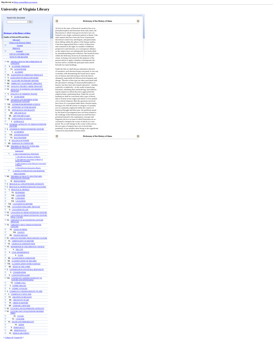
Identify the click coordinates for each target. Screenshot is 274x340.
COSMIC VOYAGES (19, 289)
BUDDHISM (20, 193)
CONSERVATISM (19, 272)
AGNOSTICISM (20, 69)
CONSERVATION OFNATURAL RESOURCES (26, 270)
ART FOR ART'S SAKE (21, 116)
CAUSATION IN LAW (20, 210)
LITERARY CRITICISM (21, 306)
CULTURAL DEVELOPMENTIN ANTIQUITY (27, 309)
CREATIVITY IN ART (21, 300)
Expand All (18, 338)
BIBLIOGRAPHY (20, 174)
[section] (20, 46)
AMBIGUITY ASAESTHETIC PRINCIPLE (26, 84)
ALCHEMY (19, 72)
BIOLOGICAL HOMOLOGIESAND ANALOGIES (27, 187)
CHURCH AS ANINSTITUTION (23, 244)
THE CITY (19, 250)
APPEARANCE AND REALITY (23, 110)
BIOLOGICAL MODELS (20, 190)
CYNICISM (20, 319)
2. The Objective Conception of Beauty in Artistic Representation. (29, 160)
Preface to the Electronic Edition (20, 43)
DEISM (21, 325)
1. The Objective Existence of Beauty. (28, 157)
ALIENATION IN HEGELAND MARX (24, 78)
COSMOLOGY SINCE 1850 (21, 294)
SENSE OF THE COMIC (21, 267)
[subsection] (19, 151)
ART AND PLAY (20, 113)
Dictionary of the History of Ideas (17, 33)
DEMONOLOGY (20, 330)
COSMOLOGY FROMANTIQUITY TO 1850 (26, 291)
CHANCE (21, 232)
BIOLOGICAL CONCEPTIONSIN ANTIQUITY (26, 184)
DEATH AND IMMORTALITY (23, 322)
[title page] (16, 40)
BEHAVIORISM (20, 181)
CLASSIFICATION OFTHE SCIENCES (26, 264)
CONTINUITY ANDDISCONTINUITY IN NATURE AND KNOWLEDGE (26, 279)
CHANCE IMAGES (20, 235)
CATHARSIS (20, 198)
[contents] (19, 51)
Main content (19, 2)
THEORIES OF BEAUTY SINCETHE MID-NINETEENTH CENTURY (26, 177)
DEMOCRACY (19, 328)
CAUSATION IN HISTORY (23, 204)
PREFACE (16, 48)
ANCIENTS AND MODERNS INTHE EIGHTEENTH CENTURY (24, 101)
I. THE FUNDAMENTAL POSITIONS (26, 154)
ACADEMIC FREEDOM (21, 66)
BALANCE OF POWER (20, 141)
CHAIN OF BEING (20, 230)
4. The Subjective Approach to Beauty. (28, 168)
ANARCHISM (19, 97)
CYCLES (20, 316)
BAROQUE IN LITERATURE (22, 143)
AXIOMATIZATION (21, 135)
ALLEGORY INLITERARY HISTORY (25, 81)
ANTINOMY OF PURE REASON (24, 107)
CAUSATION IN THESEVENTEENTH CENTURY (29, 213)
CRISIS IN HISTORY (20, 303)
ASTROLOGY (19, 122)
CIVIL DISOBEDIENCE (20, 252)
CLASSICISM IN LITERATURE (23, 258)
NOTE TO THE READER (19, 57)
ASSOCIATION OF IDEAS (21, 119)
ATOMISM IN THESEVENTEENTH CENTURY (26, 129)
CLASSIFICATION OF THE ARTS (24, 261)
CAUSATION (21, 201)
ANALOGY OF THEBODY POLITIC (23, 94)
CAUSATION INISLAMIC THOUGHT (26, 207)
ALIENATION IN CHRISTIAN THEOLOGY (27, 75)
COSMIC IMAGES (19, 286)
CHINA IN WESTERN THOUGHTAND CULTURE (28, 238)
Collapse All (9, 338)
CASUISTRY (20, 195)
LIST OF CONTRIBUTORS (19, 54)
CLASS (20, 255)
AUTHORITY (19, 132)
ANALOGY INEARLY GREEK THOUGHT (26, 86)
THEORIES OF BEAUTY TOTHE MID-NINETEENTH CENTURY (25, 147)
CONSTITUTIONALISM (21, 275)
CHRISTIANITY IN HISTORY (23, 241)
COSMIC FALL (20, 283)
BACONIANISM (20, 138)
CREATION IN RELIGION (22, 297)
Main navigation (30, 2)
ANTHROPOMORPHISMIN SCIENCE (26, 104)
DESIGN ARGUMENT (21, 333)
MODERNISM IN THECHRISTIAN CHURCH (27, 247)
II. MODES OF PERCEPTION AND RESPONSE (29, 171)
